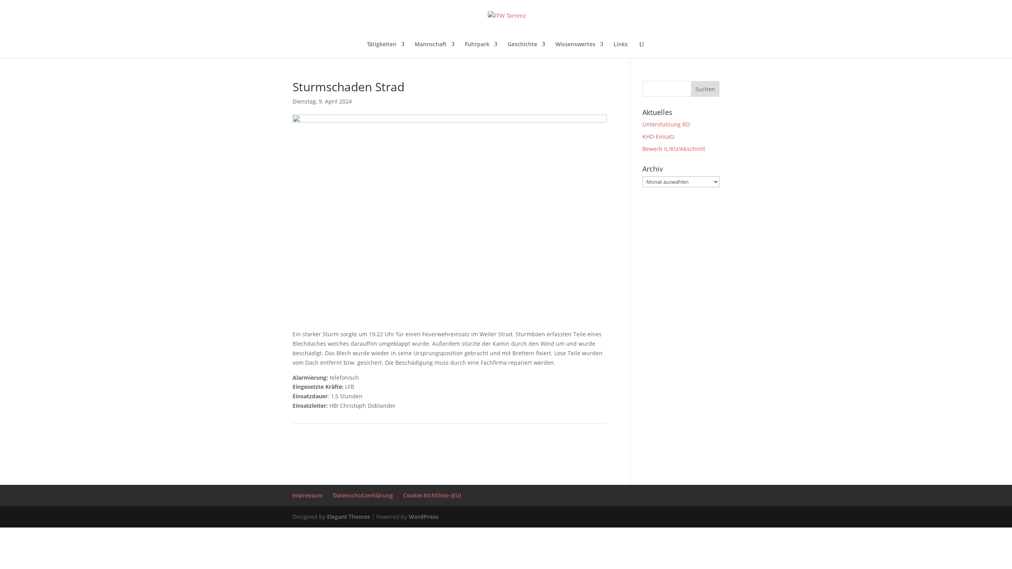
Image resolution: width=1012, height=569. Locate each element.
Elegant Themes (348, 516)
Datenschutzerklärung (363, 495)
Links (621, 44)
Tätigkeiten (381, 44)
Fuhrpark (477, 44)
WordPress (423, 516)
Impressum (308, 495)
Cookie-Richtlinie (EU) (432, 495)
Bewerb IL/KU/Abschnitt (673, 149)
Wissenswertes (575, 44)
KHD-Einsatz (658, 136)
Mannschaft (431, 44)
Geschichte (522, 44)
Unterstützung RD (666, 124)
